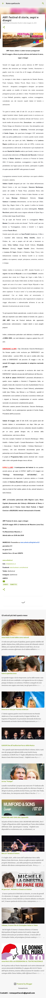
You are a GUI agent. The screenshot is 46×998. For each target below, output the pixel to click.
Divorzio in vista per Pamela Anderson (15, 709)
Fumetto (13, 584)
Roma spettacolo (13, 3)
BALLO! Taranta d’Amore (10, 853)
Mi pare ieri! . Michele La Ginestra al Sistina (17, 889)
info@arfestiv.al (11, 564)
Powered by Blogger (24, 984)
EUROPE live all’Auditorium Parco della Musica (18, 745)
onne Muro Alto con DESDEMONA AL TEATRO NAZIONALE (22, 961)
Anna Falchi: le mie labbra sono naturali (15, 637)
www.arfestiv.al (8, 560)
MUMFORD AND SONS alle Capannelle (15, 817)
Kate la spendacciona (9, 673)
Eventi (5, 584)
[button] (4, 27)
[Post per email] (4, 582)
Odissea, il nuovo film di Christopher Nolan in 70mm (20, 925)
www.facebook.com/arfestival (19, 567)
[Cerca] (43, 3)
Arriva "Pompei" (7, 781)
